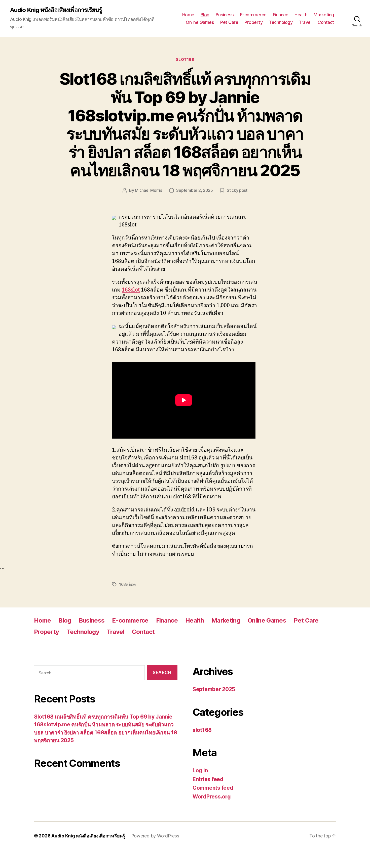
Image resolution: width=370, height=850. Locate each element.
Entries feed (208, 779)
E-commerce (253, 14)
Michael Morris (148, 190)
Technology (280, 22)
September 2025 (214, 689)
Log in (200, 770)
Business (225, 14)
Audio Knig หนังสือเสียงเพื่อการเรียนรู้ (56, 10)
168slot (131, 290)
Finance (280, 14)
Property (253, 22)
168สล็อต (127, 584)
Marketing (324, 14)
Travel (305, 22)
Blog (205, 14)
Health (300, 14)
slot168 (185, 59)
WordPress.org (212, 796)
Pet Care (229, 22)
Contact (326, 22)
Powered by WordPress (155, 835)
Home (188, 14)
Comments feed (213, 788)
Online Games (200, 22)
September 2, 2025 (194, 190)
